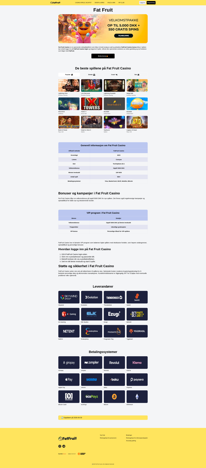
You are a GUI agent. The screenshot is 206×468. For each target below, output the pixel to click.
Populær (67, 74)
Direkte (90, 74)
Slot (135, 74)
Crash (113, 74)
